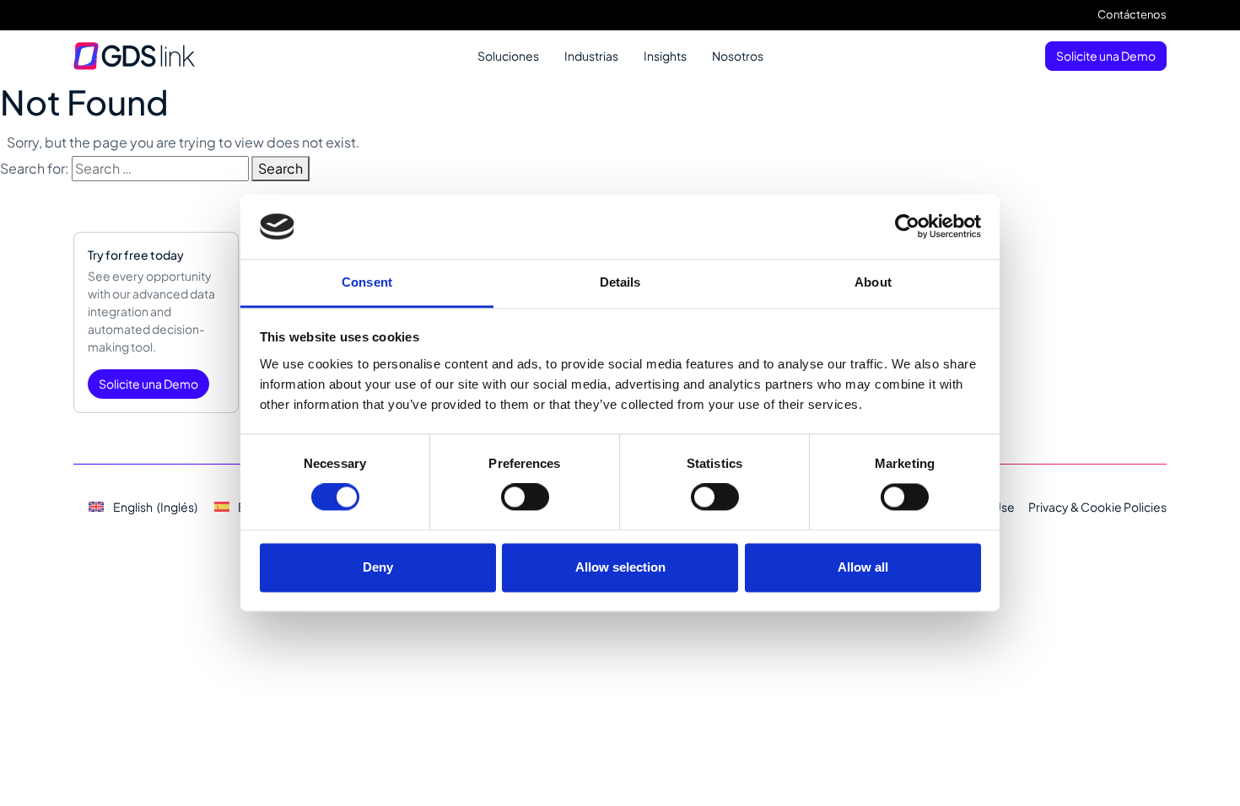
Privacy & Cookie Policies (1097, 506)
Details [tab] (620, 282)
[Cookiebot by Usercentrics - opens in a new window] (907, 226)
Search (280, 168)
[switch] (525, 497)
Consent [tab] (367, 282)
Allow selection (620, 567)
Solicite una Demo (1106, 55)
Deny (378, 567)
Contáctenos (1132, 14)
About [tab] (873, 282)
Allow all (863, 567)
